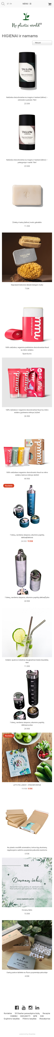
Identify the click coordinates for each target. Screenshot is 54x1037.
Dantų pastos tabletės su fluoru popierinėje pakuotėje (27, 972)
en (11, 4)
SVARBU (13, 1016)
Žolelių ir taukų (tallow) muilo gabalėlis (27, 222)
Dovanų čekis (27, 910)
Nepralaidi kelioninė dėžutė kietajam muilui (27, 285)
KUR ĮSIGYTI (25, 1016)
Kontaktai (8, 1013)
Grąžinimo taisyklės (12, 1019)
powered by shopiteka (27, 1034)
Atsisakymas (44, 1019)
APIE (35, 1016)
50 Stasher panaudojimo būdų (27, 1013)
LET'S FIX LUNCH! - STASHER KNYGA (27, 785)
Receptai (46, 1013)
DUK (42, 1016)
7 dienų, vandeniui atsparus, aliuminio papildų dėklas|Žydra (27, 597)
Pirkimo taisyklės (29, 1019)
